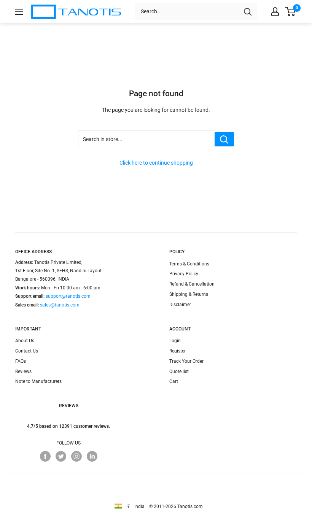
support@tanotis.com (68, 296)
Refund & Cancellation (192, 284)
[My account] (275, 11)
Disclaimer (180, 304)
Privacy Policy (183, 273)
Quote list (179, 371)
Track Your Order (186, 361)
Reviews (23, 371)
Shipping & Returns (188, 294)
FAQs (20, 361)
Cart (173, 381)
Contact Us (26, 351)
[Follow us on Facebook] (45, 456)
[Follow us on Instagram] (76, 456)
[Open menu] (19, 12)
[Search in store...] (224, 139)
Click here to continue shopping (156, 163)
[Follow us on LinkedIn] (92, 456)
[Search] (247, 11)
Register (177, 351)
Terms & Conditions (189, 264)
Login (175, 340)
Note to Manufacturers (38, 381)
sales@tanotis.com (60, 305)
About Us (24, 340)
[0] (290, 11)
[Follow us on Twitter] (61, 456)
